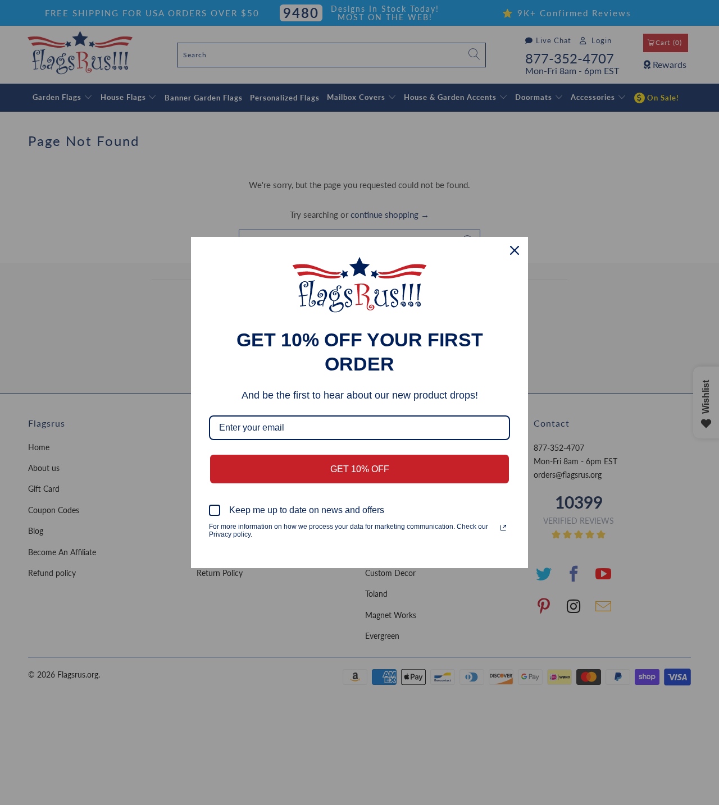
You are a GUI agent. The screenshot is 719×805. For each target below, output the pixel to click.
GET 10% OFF (359, 469)
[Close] (514, 250)
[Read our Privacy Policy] (503, 527)
